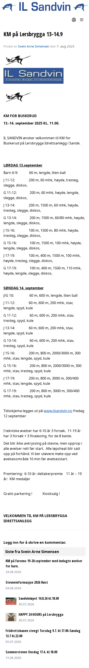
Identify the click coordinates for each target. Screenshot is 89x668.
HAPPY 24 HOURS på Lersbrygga (41, 614)
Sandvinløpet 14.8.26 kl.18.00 (39, 598)
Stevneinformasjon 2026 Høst (27, 582)
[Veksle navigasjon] (82, 20)
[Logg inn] (74, 20)
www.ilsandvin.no (58, 410)
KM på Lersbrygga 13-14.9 (33, 34)
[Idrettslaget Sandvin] (44, 6)
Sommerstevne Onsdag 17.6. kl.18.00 (31, 652)
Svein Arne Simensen (33, 46)
